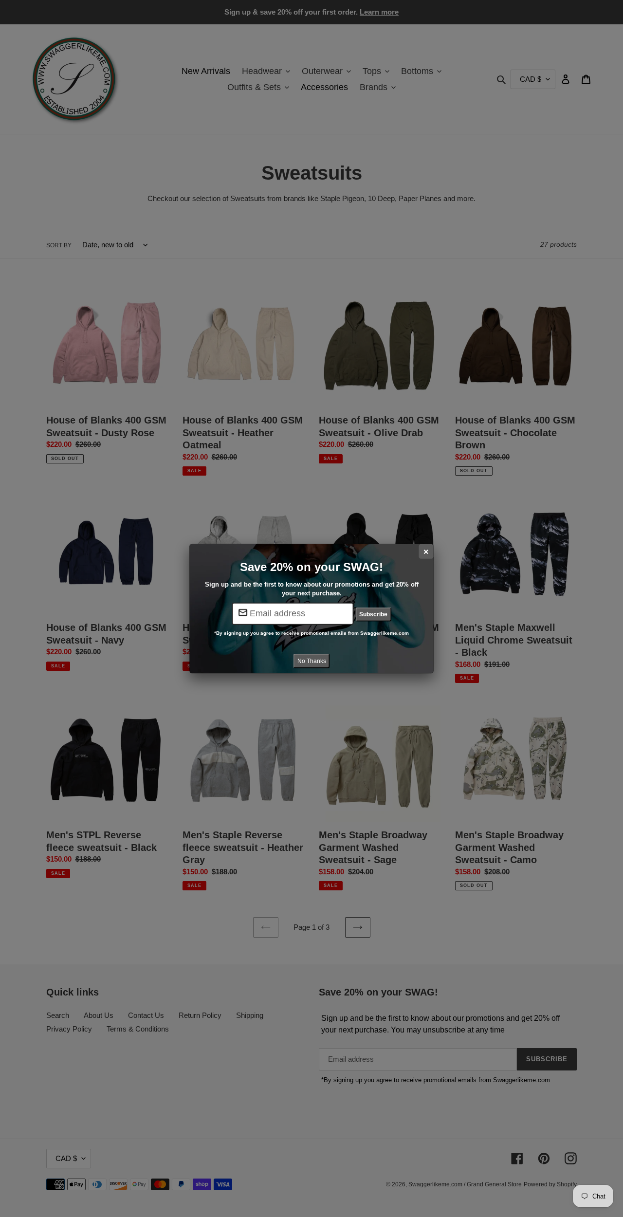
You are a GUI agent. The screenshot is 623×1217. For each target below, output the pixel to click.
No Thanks (311, 660)
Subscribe (373, 614)
